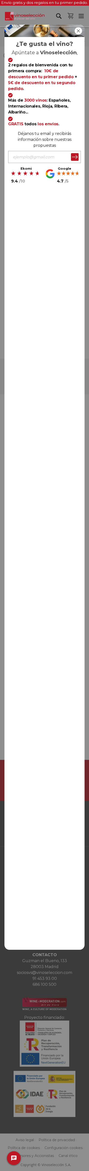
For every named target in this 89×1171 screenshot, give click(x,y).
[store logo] (22, 19)
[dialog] (44, 585)
